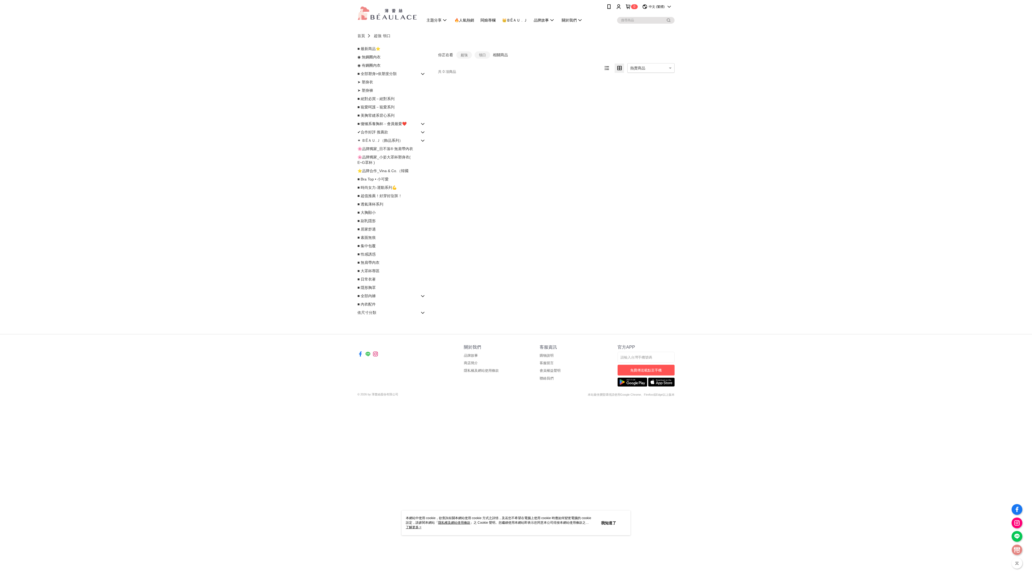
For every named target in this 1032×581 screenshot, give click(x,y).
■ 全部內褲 (366, 296)
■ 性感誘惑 (366, 254)
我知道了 (608, 523)
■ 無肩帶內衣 (368, 262)
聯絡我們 (547, 378)
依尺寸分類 (366, 312)
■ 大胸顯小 (366, 212)
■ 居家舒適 (366, 229)
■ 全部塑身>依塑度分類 (377, 74)
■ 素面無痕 (366, 237)
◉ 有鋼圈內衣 (369, 65)
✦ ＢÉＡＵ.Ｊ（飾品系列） (380, 140)
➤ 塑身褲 (365, 90)
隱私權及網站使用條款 (481, 371)
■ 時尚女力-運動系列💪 (377, 187)
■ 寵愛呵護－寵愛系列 (376, 107)
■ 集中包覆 (366, 246)
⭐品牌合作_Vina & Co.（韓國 (382, 171)
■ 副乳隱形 (366, 221)
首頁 (361, 36)
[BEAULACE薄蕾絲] (387, 14)
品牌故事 (471, 355)
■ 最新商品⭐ (368, 49)
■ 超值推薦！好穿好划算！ (379, 196)
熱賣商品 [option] (637, 68)
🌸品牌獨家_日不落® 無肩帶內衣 (385, 149)
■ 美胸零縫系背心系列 (376, 115)
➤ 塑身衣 (365, 82)
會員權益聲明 (550, 371)
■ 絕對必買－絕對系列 (376, 99)
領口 (386, 36)
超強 (377, 36)
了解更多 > (413, 527)
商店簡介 (471, 363)
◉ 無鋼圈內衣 (369, 57)
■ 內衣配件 (366, 304)
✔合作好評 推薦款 (372, 132)
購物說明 (547, 355)
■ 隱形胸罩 (366, 287)
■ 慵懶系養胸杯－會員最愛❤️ (382, 124)
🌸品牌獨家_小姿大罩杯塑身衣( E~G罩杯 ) (384, 160)
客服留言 (547, 363)
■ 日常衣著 (366, 279)
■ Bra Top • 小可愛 (373, 179)
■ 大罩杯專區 (368, 271)
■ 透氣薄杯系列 (370, 204)
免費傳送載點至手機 (646, 370)
